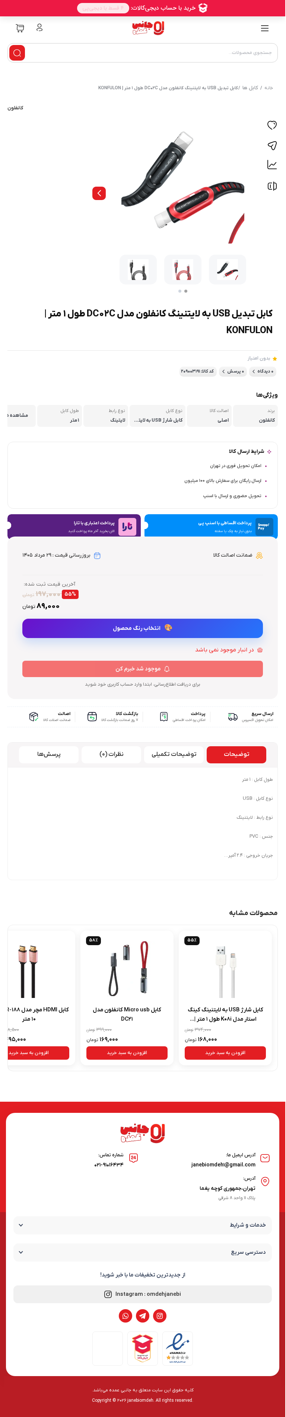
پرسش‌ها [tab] (49, 754)
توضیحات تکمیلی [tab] (174, 754)
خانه (268, 88)
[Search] (17, 53)
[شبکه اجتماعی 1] (159, 1316)
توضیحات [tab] (237, 754)
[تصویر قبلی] (99, 193)
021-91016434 (109, 1165)
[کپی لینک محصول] (272, 145)
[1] (185, 291)
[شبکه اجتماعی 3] (125, 1316)
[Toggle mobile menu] (264, 28)
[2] (179, 291)
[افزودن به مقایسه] (272, 188)
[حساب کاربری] (39, 28)
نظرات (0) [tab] (111, 754)
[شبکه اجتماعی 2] (142, 1316)
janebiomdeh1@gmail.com (223, 1165)
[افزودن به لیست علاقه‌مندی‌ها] (272, 126)
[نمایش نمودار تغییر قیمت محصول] (272, 165)
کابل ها (250, 87)
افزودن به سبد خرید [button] (225, 1053)
